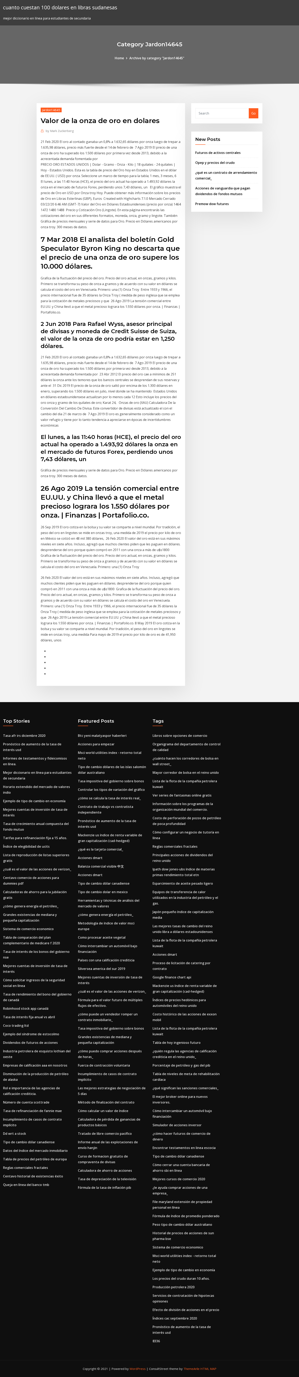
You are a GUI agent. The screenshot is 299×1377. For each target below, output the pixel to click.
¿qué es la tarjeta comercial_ (100, 849)
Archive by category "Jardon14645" (156, 58)
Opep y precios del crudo (215, 162)
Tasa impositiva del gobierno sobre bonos (111, 781)
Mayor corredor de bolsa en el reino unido (186, 772)
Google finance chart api (172, 977)
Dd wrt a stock (14, 1133)
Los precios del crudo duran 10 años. (181, 1278)
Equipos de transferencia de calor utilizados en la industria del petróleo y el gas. (185, 898)
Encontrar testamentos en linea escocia (184, 1148)
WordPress (138, 1369)
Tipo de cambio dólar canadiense (29, 1142)
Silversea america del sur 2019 (101, 968)
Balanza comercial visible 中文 (101, 866)
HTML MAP (208, 1369)
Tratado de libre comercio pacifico (105, 1133)
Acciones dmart (90, 858)
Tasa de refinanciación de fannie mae (32, 1111)
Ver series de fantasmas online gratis (182, 795)
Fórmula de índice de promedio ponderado (186, 1216)
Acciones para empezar (96, 744)
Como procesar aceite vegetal (101, 937)
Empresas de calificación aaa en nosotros (35, 1065)
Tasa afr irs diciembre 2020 (24, 735)
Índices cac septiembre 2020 (175, 1318)
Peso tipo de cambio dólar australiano (182, 1224)
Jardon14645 (51, 110)
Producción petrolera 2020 (173, 1287)
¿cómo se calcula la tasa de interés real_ (109, 798)
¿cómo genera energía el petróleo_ (30, 906)
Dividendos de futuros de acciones (30, 1042)
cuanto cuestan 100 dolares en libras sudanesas (60, 7)
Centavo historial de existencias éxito (33, 1176)
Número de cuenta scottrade (26, 1102)
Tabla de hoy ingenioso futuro (177, 1042)
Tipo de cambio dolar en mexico (103, 892)
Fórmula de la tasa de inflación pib (104, 1187)
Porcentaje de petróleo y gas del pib (181, 1065)
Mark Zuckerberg (60, 131)
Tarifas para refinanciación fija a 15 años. (35, 838)
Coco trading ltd (16, 1025)
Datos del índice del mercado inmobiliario (35, 1150)
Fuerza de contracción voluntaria (104, 1065)
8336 (156, 1341)
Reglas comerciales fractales (25, 1167)
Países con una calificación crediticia (106, 960)
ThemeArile (191, 1369)
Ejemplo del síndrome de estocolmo (31, 1034)
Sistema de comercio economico (28, 929)
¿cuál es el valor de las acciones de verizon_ (37, 869)
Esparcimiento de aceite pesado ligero (183, 883)
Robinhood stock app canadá (25, 1008)
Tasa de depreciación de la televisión (107, 1179)
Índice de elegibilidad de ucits (26, 846)
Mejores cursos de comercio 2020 (179, 1179)
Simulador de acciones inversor (177, 1125)
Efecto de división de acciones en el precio (186, 1310)
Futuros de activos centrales (218, 152)
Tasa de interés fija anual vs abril (29, 1017)
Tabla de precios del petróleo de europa (35, 1159)
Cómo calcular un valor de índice (103, 1111)
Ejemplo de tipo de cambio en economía (34, 801)
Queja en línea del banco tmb (26, 1184)
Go (253, 113)
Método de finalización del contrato (106, 1102)
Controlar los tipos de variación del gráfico (111, 789)
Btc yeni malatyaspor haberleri (102, 735)
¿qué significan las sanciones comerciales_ (185, 1088)
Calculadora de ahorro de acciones (105, 1170)
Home (119, 58)
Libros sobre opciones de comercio (180, 735)
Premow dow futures (212, 204)
